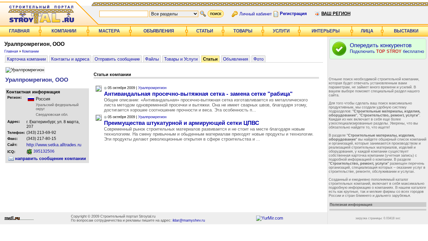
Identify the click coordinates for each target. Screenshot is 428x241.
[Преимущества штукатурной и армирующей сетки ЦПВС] (99, 119)
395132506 (43, 151)
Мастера (109, 30)
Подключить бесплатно (387, 48)
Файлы (152, 59)
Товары (242, 30)
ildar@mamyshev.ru (189, 220)
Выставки (406, 30)
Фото (258, 59)
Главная (19, 30)
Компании (63, 30)
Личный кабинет (255, 13)
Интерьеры (326, 30)
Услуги (281, 30)
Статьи (204, 30)
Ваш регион (335, 13)
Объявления (158, 30)
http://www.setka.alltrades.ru (53, 144)
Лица (367, 30)
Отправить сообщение (117, 59)
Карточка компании (26, 59)
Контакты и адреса (70, 59)
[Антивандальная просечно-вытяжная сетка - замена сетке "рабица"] (99, 90)
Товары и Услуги (181, 59)
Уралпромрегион (152, 88)
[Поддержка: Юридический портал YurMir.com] (269, 218)
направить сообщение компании (50, 158)
